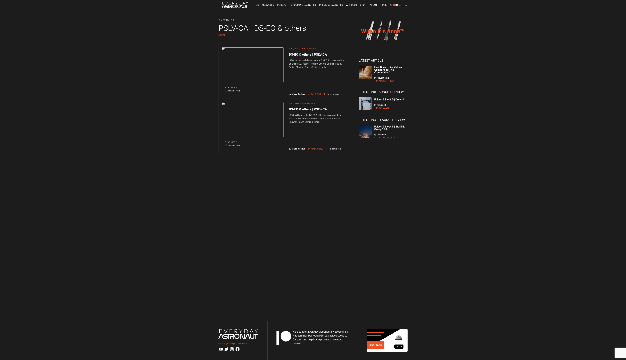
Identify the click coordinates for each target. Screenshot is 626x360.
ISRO (291, 49)
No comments (333, 94)
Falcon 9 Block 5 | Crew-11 (389, 99)
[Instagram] (232, 349)
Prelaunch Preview (305, 103)
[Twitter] (226, 349)
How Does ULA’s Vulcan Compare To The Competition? (388, 70)
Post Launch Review (305, 49)
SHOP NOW (375, 344)
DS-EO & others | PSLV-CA (308, 54)
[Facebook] (237, 349)
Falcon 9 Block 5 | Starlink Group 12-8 (389, 128)
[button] (395, 5)
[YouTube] (220, 349)
